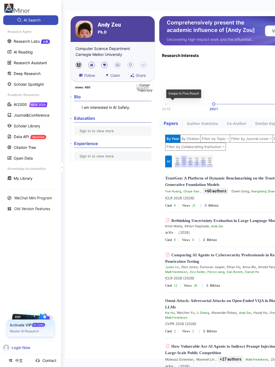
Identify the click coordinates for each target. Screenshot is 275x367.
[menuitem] (30, 20)
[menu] (30, 99)
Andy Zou (109, 25)
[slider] (214, 104)
